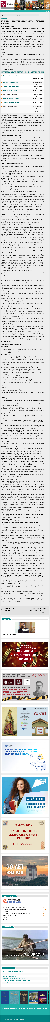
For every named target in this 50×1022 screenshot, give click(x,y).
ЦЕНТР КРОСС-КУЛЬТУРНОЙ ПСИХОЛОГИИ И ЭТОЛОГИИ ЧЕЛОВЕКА (22, 72)
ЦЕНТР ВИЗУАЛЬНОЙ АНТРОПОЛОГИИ (13, 971)
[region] (25, 997)
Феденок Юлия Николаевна (10, 90)
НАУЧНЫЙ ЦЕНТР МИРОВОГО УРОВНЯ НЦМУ (14, 983)
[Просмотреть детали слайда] (5, 997)
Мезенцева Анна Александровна (11, 102)
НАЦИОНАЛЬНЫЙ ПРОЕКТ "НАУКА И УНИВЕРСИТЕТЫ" (17, 980)
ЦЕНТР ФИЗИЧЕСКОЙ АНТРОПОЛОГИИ (13, 974)
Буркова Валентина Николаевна (11, 86)
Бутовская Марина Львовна (10, 75)
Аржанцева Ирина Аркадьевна (10, 82)
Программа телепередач (9, 634)
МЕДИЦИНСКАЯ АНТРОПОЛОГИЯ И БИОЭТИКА (15, 978)
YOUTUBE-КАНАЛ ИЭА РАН (10, 976)
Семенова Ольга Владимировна (11, 98)
